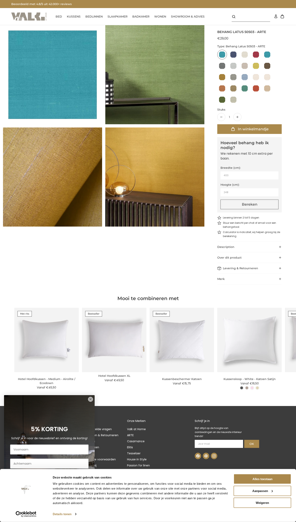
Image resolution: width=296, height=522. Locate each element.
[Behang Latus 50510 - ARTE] (233, 77)
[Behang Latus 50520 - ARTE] (233, 100)
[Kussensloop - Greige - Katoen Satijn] (246, 387)
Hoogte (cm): (229, 184)
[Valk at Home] (29, 16)
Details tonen (62, 514)
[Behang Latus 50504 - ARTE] (222, 66)
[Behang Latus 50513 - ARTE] (267, 77)
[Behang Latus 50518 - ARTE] (267, 88)
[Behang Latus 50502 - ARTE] (256, 54)
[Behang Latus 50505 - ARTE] (233, 66)
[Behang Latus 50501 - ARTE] (244, 54)
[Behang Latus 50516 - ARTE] (244, 88)
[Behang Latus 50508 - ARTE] (267, 66)
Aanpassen (260, 491)
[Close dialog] (90, 399)
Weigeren (262, 502)
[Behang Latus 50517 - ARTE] (256, 88)
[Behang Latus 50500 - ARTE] (233, 54)
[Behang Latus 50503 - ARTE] (222, 54)
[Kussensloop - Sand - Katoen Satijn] (257, 387)
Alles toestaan (262, 479)
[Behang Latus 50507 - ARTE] (256, 66)
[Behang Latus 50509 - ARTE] (222, 77)
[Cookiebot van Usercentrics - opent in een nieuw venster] (26, 514)
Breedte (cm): (230, 168)
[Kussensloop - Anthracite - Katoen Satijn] (241, 387)
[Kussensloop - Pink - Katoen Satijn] (252, 387)
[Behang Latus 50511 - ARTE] (244, 77)
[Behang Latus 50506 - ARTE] (244, 66)
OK (251, 444)
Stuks (221, 109)
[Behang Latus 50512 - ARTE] (256, 77)
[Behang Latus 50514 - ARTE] (222, 88)
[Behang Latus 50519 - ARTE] (222, 100)
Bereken (249, 204)
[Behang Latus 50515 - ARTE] (233, 88)
